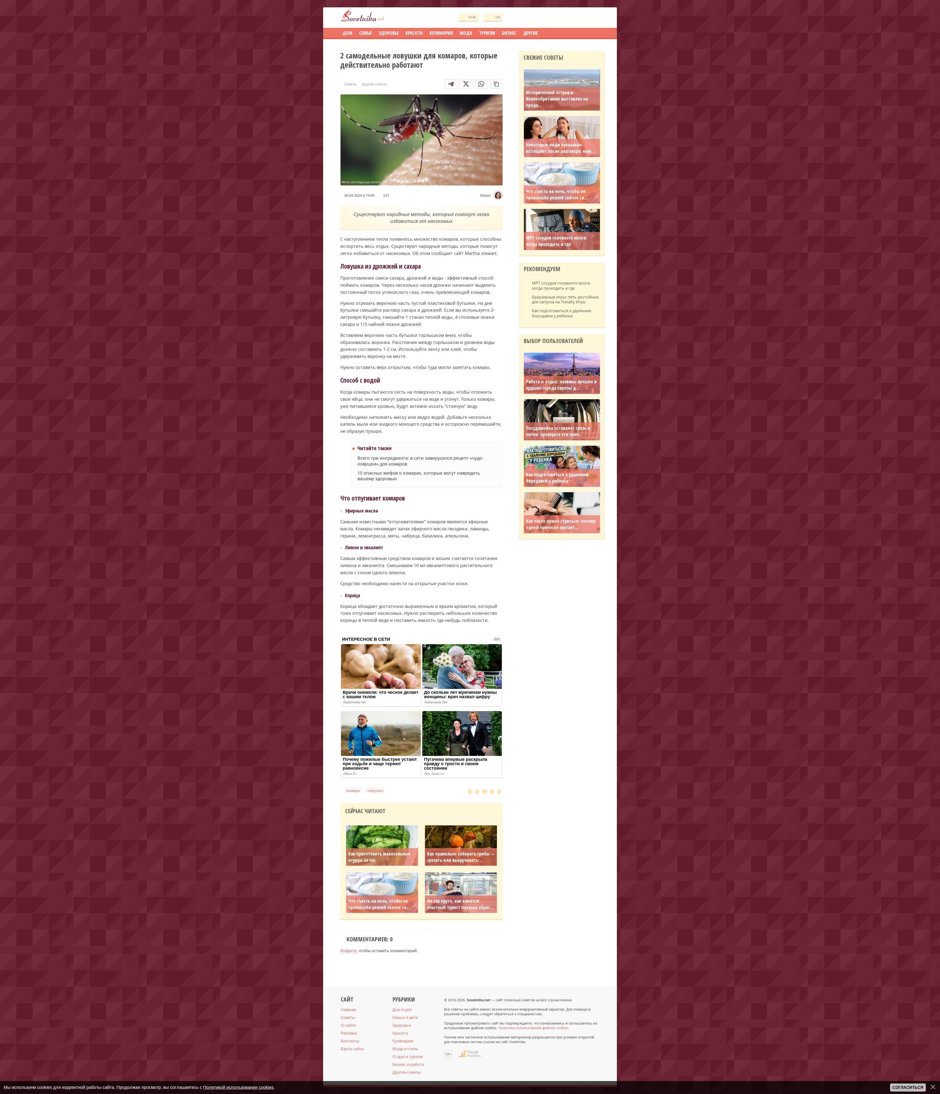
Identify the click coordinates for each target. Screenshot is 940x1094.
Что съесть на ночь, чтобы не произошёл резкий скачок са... (379, 904)
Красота (400, 1033)
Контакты (350, 1041)
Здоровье (401, 1025)
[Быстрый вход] (598, 17)
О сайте (348, 1025)
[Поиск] (583, 17)
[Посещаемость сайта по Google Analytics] (470, 1054)
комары (353, 790)
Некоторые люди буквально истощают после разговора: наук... (560, 148)
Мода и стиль (405, 1048)
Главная (348, 1009)
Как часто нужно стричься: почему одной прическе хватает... (561, 524)
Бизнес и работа (408, 1064)
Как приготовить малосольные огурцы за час (379, 857)
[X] (466, 84)
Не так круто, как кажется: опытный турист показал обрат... (460, 904)
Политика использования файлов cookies (533, 1028)
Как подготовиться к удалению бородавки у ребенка (561, 313)
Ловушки (375, 790)
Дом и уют (402, 1009)
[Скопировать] (496, 84)
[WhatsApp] (481, 84)
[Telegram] (451, 84)
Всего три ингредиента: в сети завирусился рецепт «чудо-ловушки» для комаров (420, 461)
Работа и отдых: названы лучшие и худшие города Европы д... (561, 384)
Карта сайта (352, 1048)
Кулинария (402, 1041)
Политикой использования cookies (238, 1087)
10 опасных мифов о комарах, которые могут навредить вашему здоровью (418, 475)
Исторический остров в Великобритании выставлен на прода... (557, 98)
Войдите (348, 950)
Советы (348, 1017)
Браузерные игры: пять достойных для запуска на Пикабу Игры (565, 300)
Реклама (349, 1033)
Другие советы (406, 1072)
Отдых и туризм (407, 1056)
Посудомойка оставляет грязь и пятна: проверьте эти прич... (558, 431)
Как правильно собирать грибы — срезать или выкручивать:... (460, 857)
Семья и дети (405, 1017)
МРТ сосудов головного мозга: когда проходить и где (556, 241)
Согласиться (908, 1087)
